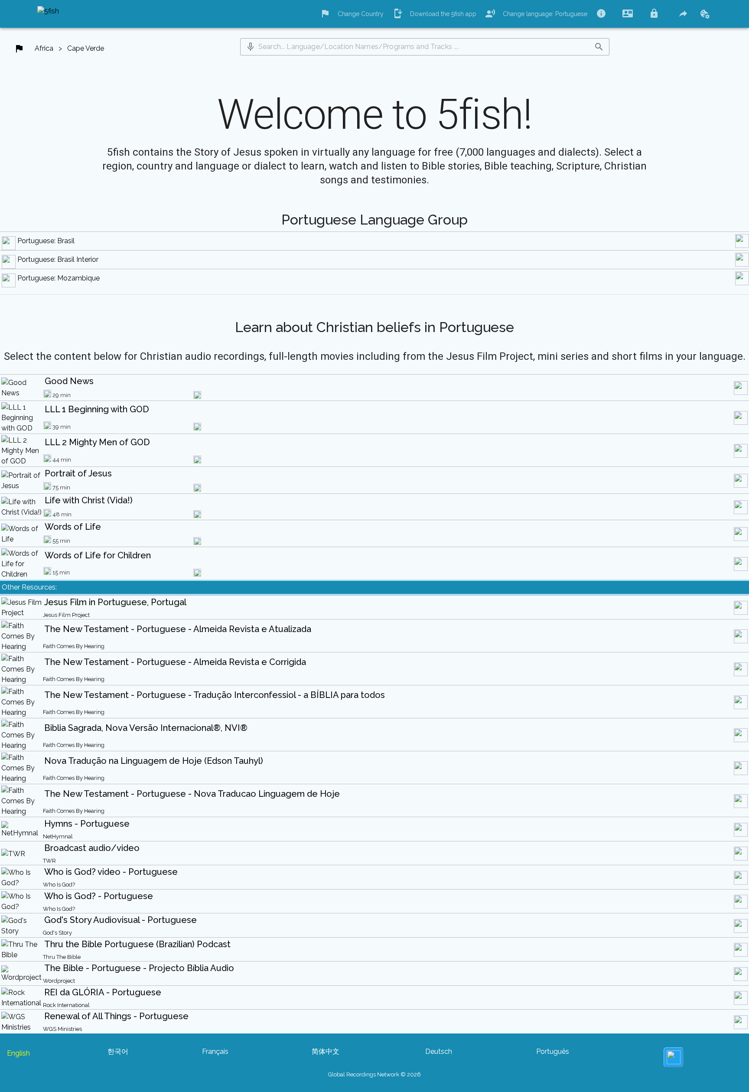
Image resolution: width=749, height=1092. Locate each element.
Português (552, 1051)
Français (215, 1051)
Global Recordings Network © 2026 (374, 1074)
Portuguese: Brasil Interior (57, 259)
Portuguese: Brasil (46, 241)
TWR (49, 860)
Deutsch (438, 1051)
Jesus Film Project (66, 615)
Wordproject (59, 981)
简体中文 (325, 1051)
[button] (250, 47)
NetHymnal (58, 836)
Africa (44, 48)
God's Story (57, 932)
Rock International (66, 1005)
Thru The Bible (62, 957)
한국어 (117, 1051)
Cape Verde (85, 48)
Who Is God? (59, 884)
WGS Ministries (62, 1029)
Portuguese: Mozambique (58, 278)
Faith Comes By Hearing (73, 646)
